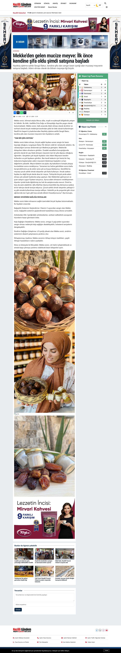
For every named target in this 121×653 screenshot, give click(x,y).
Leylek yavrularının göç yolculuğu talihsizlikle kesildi (23, 561)
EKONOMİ (72, 3)
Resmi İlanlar (52, 7)
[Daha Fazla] (24, 112)
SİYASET (63, 3)
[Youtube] (106, 630)
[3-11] (16, 414)
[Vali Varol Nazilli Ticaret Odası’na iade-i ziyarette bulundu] (44, 571)
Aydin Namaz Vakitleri (70, 638)
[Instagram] (103, 630)
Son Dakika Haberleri (69, 642)
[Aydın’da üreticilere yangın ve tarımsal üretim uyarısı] (44, 554)
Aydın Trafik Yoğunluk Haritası (96, 638)
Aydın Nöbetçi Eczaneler (22, 638)
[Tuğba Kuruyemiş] (60, 24)
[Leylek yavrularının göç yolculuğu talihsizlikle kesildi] (23, 554)
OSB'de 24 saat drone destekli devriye (41, 13)
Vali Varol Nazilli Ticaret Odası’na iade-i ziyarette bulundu (43, 580)
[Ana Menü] (106, 7)
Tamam (106, 650)
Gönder (18, 609)
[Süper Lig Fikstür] (106, 127)
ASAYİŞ (55, 3)
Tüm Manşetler (43, 642)
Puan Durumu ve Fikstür (22, 642)
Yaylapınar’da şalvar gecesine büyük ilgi (21, 579)
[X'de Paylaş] (18, 112)
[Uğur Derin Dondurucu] (63, 41)
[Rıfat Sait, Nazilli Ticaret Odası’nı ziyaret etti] (64, 554)
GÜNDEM (37, 3)
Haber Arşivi (91, 642)
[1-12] (44, 456)
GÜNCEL (47, 3)
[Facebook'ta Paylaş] (15, 112)
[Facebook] (96, 630)
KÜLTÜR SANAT (39, 7)
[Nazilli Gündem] (23, 5)
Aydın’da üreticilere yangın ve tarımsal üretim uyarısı (43, 561)
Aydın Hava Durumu (45, 638)
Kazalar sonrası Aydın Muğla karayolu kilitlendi (64, 579)
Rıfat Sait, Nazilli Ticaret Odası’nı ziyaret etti (63, 561)
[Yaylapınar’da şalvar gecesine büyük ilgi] (23, 571)
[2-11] (44, 372)
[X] (100, 630)
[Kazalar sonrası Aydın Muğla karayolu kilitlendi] (64, 571)
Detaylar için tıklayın (92, 120)
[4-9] (44, 291)
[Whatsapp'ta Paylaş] (21, 112)
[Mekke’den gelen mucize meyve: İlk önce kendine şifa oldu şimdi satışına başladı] (44, 91)
